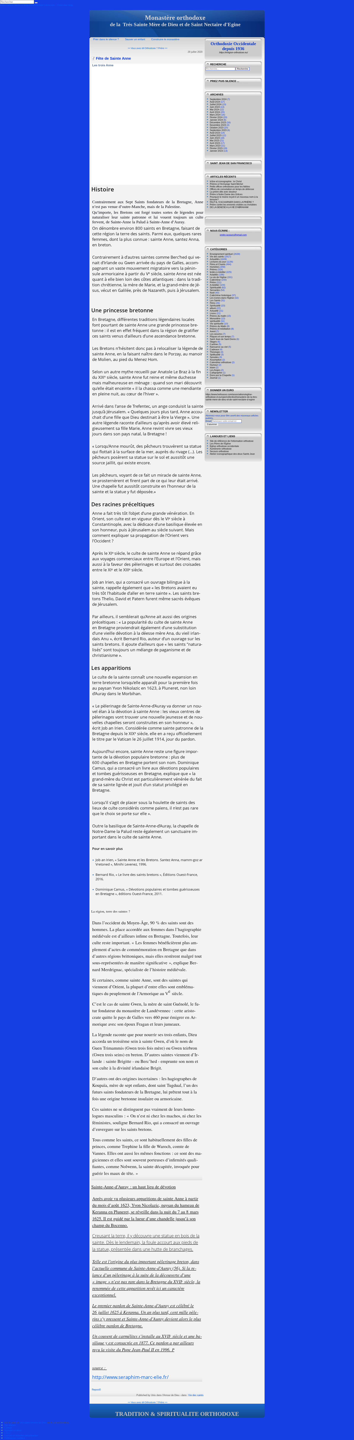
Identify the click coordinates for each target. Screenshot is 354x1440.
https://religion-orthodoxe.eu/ (233, 52)
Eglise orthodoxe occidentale (224, 446)
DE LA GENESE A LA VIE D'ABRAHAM (229, 207)
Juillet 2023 (215, 135)
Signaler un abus (12, 1430)
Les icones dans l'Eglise (222, 298)
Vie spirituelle (216, 323)
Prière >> (162, 48)
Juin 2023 (215, 138)
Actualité (214, 311)
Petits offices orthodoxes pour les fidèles (230, 186)
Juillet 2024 (215, 104)
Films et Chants (217, 264)
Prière (213, 282)
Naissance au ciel (219, 347)
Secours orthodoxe (219, 451)
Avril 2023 (215, 143)
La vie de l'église (218, 277)
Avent (213, 331)
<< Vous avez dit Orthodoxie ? (143, 48)
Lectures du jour (218, 262)
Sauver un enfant (135, 39)
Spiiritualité (215, 287)
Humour (214, 365)
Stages (213, 341)
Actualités (215, 259)
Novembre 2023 (218, 125)
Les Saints (215, 300)
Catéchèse (215, 280)
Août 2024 (215, 102)
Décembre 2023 (218, 122)
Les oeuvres (216, 334)
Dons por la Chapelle (220, 375)
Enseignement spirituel (221, 254)
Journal (213, 378)
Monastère (215, 318)
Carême (214, 344)
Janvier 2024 (216, 120)
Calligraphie (216, 372)
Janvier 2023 (216, 151)
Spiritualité (215, 305)
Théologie (215, 352)
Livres (213, 313)
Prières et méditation (220, 329)
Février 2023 (216, 148)
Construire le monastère (165, 39)
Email (208, 421)
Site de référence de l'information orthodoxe (232, 441)
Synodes (214, 357)
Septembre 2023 (218, 130)
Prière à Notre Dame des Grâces (226, 194)
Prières (213, 269)
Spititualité (215, 354)
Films (212, 303)
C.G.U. (7, 1433)
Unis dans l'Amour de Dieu (33, 1422)
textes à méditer (218, 272)
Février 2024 (216, 117)
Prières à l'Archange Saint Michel (226, 184)
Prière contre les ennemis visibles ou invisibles (233, 204)
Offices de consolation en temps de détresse (232, 189)
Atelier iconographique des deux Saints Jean (232, 454)
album (213, 308)
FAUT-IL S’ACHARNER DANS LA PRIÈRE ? (232, 202)
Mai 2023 (214, 140)
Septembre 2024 (218, 99)
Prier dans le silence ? (106, 39)
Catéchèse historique (220, 295)
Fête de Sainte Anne (113, 58)
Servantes (215, 290)
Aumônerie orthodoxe (221, 449)
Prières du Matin (218, 326)
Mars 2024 (215, 114)
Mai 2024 (214, 109)
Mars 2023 (215, 145)
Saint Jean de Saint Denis (223, 339)
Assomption (216, 360)
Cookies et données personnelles (21, 1435)
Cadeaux (214, 349)
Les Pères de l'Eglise (220, 443)
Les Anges (215, 370)
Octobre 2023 (216, 127)
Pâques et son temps (220, 336)
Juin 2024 (215, 107)
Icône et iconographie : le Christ (226, 181)
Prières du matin (218, 316)
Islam (212, 367)
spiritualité (215, 321)
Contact (8, 1428)
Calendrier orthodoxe (220, 362)
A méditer (214, 285)
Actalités (214, 274)
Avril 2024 (215, 112)
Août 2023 (215, 133)
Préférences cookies (14, 1438)
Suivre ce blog (21, 5)
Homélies (214, 267)
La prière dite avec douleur (223, 192)
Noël (212, 292)
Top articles (10, 1425)
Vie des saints (196, 1395)
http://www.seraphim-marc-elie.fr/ (130, 1377)
